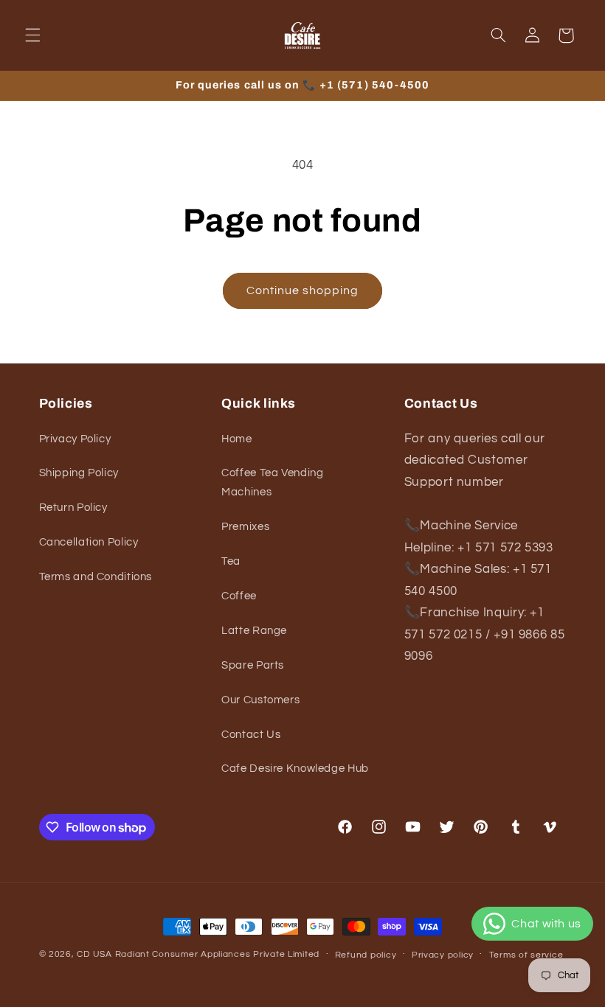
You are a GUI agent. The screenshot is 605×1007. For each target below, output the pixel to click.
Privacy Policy (75, 439)
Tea (231, 561)
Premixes (245, 526)
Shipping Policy (79, 472)
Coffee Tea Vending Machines (272, 482)
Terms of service (526, 955)
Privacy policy (443, 955)
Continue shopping (302, 290)
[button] (32, 35)
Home (236, 439)
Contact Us (250, 734)
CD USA (94, 954)
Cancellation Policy (89, 542)
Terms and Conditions (96, 576)
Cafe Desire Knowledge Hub (295, 768)
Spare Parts (252, 665)
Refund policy (366, 955)
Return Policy (73, 507)
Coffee (239, 596)
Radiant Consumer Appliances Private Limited (217, 954)
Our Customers (260, 699)
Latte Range (254, 630)
